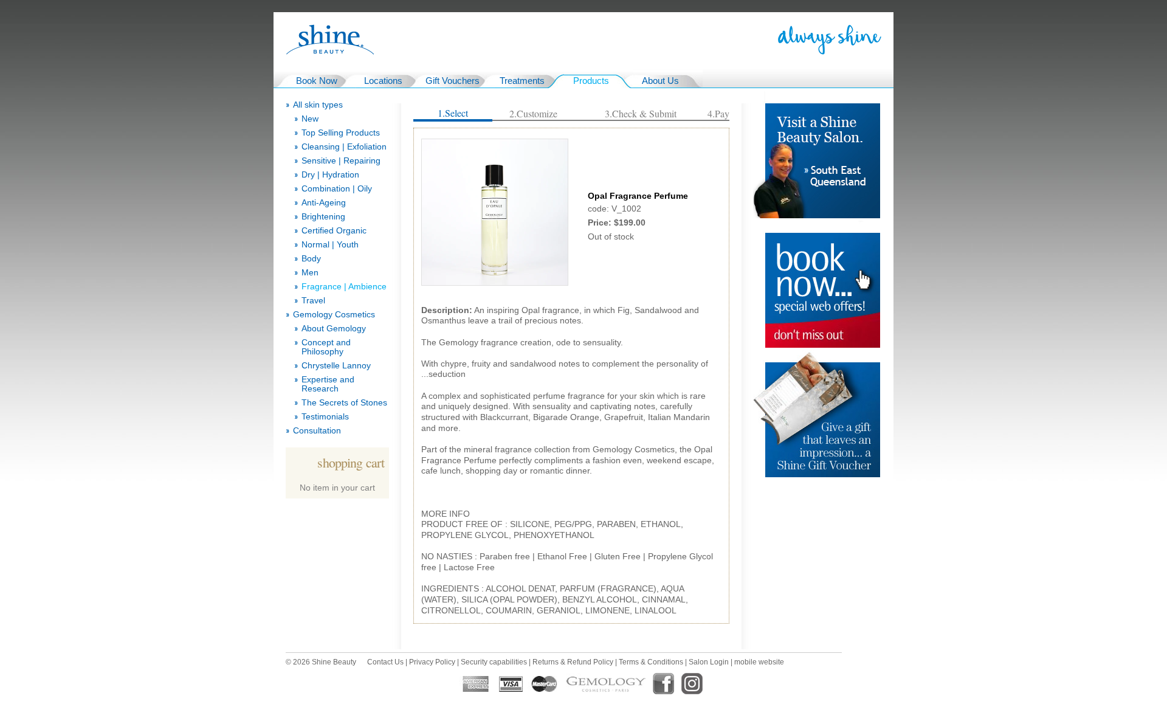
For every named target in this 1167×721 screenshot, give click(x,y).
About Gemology (333, 328)
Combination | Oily (336, 188)
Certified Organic (334, 230)
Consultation (317, 430)
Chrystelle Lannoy (336, 365)
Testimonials (325, 416)
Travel (313, 300)
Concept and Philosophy (326, 347)
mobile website (759, 662)
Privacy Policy (432, 662)
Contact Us (385, 662)
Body (311, 258)
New (309, 118)
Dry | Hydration (330, 174)
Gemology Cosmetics (334, 314)
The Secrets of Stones (344, 402)
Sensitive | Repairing (340, 160)
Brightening (323, 216)
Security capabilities (494, 662)
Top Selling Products (340, 132)
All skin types (318, 104)
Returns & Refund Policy (572, 662)
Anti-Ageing (323, 202)
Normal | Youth (330, 244)
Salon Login (709, 662)
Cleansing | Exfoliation (344, 146)
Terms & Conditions (651, 662)
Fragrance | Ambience (344, 286)
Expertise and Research (327, 384)
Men (309, 272)
